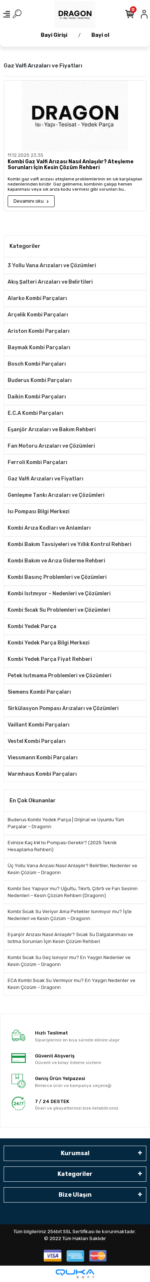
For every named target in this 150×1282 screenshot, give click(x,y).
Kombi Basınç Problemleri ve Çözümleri (57, 577)
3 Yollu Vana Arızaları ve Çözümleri (52, 265)
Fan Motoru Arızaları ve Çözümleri (51, 446)
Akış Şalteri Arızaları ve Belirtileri (50, 282)
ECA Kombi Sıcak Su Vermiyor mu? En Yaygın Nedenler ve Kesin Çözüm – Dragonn (71, 984)
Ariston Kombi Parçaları (39, 331)
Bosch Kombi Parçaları (37, 364)
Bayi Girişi (54, 35)
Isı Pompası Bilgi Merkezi (39, 511)
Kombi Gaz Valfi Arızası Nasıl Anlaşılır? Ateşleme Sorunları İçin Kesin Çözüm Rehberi (71, 165)
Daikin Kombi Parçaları (37, 397)
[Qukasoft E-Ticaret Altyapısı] (75, 1273)
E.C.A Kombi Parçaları (35, 413)
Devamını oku (29, 201)
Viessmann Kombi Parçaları (43, 758)
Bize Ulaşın (75, 1194)
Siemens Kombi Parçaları (39, 692)
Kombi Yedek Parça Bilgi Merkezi (49, 643)
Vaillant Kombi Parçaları (39, 725)
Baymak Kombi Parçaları (39, 347)
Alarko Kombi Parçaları (37, 298)
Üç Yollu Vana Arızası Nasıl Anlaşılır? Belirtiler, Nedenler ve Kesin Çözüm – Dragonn (72, 869)
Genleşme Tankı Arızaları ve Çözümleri (56, 495)
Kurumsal (75, 1153)
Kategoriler (75, 1173)
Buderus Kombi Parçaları (40, 380)
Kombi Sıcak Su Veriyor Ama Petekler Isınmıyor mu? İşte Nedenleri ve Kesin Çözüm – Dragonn (70, 915)
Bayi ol (100, 35)
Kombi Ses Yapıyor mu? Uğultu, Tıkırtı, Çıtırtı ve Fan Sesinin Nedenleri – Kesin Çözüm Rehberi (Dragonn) (73, 892)
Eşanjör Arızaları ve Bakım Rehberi (52, 429)
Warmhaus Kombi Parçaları (42, 774)
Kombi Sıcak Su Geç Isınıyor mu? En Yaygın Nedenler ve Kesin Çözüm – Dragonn (69, 961)
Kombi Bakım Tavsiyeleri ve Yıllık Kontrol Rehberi (69, 544)
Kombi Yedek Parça (32, 626)
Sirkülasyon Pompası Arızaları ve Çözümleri (63, 708)
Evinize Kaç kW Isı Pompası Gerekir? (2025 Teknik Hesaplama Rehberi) (62, 846)
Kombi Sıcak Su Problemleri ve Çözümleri (59, 610)
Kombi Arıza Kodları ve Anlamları (49, 528)
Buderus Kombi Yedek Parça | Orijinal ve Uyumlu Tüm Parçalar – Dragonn (66, 823)
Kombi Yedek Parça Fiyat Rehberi (50, 659)
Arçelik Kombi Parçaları (38, 315)
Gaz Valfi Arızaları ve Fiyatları (45, 479)
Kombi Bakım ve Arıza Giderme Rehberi (56, 561)
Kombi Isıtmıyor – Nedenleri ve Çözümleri (59, 594)
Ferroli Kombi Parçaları (37, 462)
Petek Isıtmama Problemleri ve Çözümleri (59, 676)
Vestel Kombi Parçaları (37, 741)
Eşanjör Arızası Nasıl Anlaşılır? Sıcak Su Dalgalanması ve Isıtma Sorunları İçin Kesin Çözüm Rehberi (70, 938)
